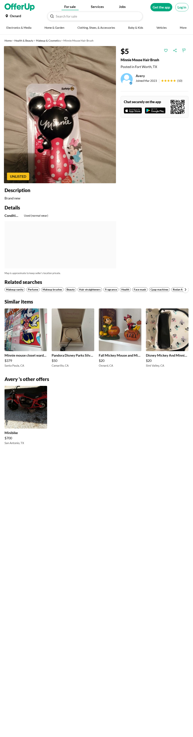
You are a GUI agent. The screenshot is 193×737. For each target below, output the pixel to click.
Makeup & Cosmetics (48, 40)
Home (8, 40)
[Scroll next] (185, 290)
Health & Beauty (23, 40)
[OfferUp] (20, 7)
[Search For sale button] (52, 16)
